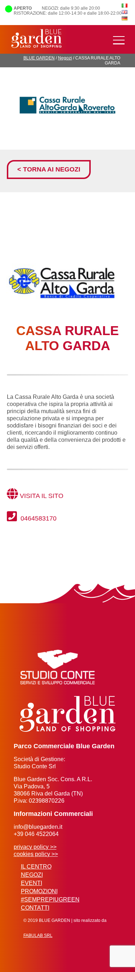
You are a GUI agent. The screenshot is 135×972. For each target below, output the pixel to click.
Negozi (65, 58)
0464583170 (38, 518)
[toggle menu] (119, 40)
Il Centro (36, 867)
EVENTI (31, 883)
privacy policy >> (35, 847)
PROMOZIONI (39, 891)
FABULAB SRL (38, 935)
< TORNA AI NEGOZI (48, 169)
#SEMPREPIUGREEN (50, 899)
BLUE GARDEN (39, 58)
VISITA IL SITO (41, 495)
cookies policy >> (36, 854)
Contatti (35, 908)
